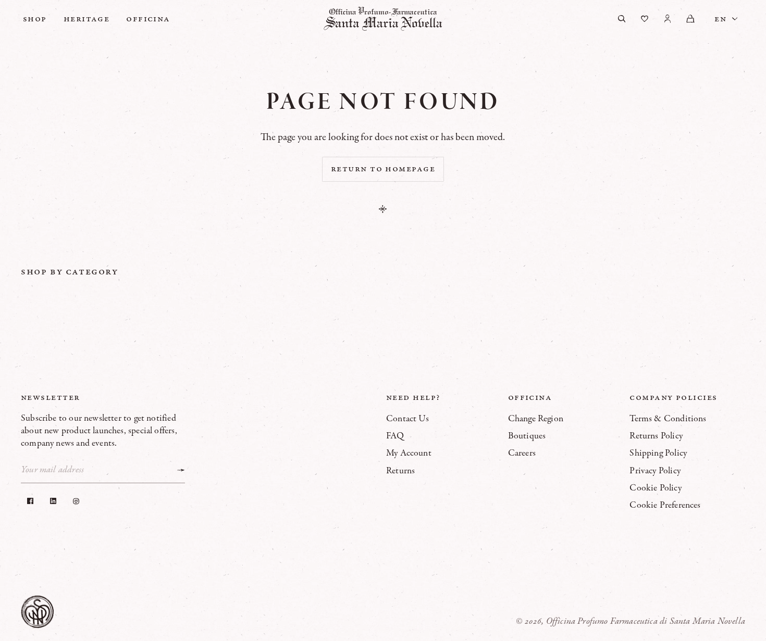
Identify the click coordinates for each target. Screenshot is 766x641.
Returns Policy (656, 436)
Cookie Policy (655, 488)
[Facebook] (30, 501)
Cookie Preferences (664, 505)
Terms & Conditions (667, 418)
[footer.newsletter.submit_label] (180, 470)
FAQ (395, 436)
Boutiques (527, 436)
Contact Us (407, 418)
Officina (148, 18)
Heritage (87, 18)
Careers (522, 453)
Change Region (535, 418)
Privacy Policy (655, 470)
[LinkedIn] (53, 501)
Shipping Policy (658, 453)
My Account (408, 453)
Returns (400, 470)
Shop (35, 18)
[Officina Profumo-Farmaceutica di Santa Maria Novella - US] (383, 18)
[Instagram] (76, 501)
